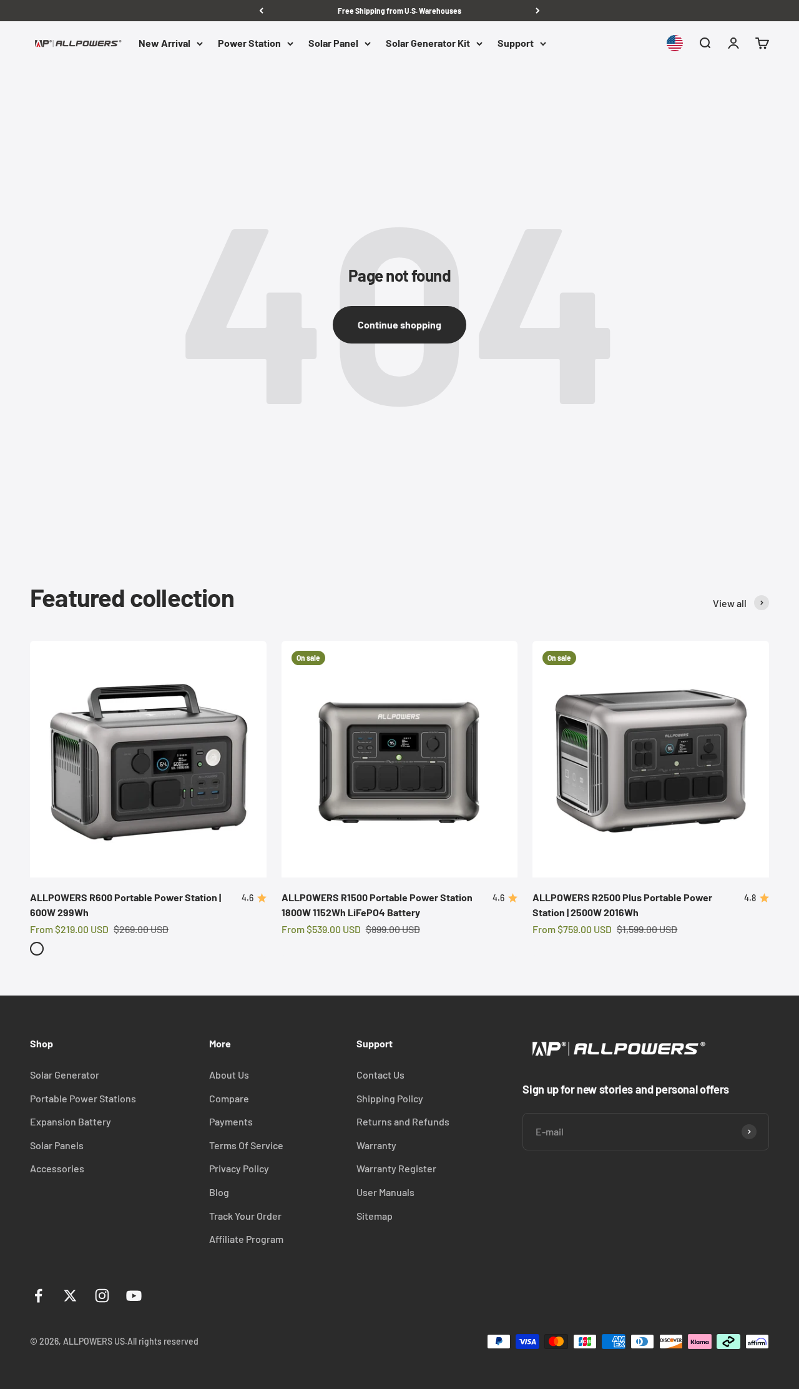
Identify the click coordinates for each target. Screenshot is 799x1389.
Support (516, 43)
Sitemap (374, 1216)
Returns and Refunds (402, 1121)
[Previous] (261, 10)
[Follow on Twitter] (70, 1295)
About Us (229, 1074)
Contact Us (380, 1074)
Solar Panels (57, 1145)
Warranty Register (396, 1168)
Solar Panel (333, 43)
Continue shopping (399, 324)
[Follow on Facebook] (38, 1295)
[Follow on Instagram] (102, 1295)
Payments (231, 1121)
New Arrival (164, 43)
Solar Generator (64, 1074)
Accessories (57, 1168)
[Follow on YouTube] (133, 1295)
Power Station (249, 43)
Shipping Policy (389, 1098)
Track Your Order (245, 1216)
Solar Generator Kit (428, 43)
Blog (219, 1192)
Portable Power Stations (83, 1098)
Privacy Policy (239, 1168)
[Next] (538, 10)
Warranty (376, 1145)
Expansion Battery (70, 1121)
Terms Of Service (246, 1145)
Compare (229, 1098)
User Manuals (385, 1192)
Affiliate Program (246, 1239)
